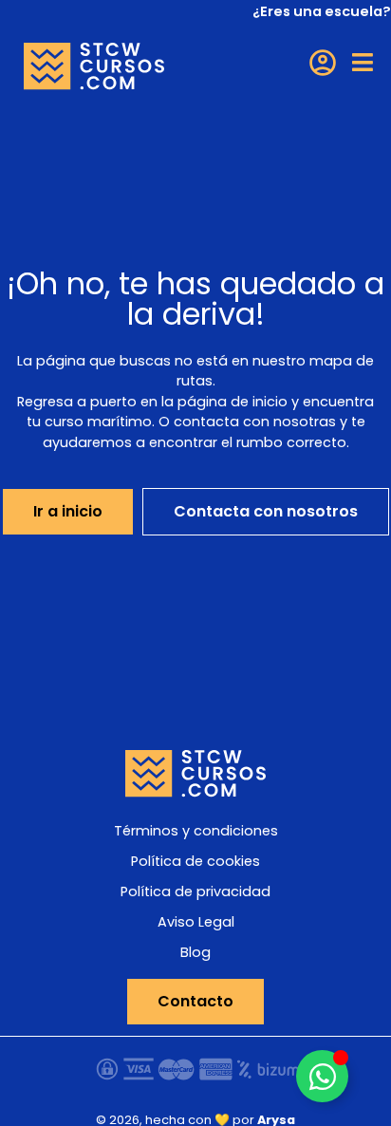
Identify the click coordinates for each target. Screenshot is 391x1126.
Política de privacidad (195, 891)
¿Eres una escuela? (321, 11)
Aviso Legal (196, 921)
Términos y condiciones (196, 830)
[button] (363, 62)
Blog (195, 952)
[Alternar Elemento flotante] (322, 1076)
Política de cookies (195, 861)
